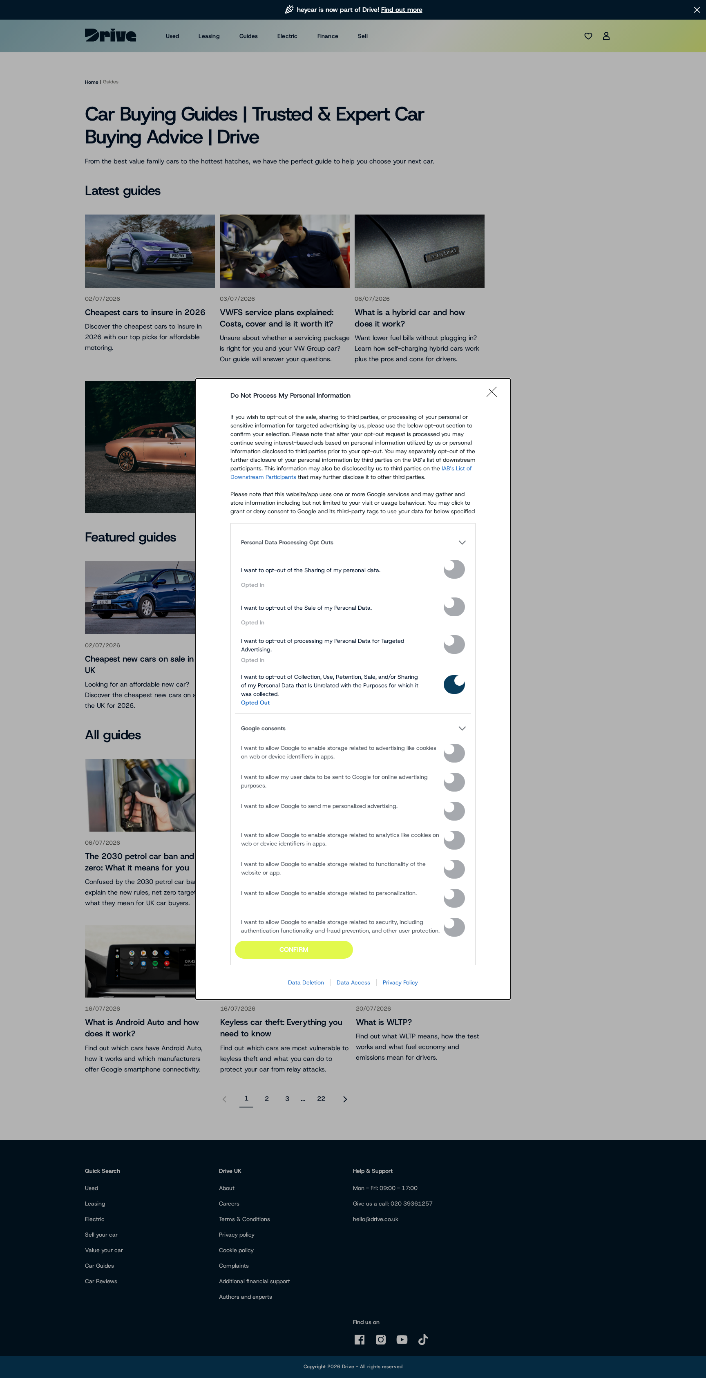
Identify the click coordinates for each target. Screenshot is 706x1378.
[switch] (454, 569)
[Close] (494, 396)
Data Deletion (306, 982)
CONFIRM (293, 949)
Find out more (401, 9)
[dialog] (353, 689)
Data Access (353, 982)
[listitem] (353, 543)
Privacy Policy (400, 982)
